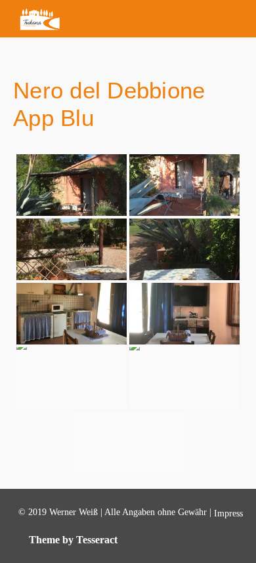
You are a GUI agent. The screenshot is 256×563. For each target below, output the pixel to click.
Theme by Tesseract (73, 539)
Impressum (234, 513)
